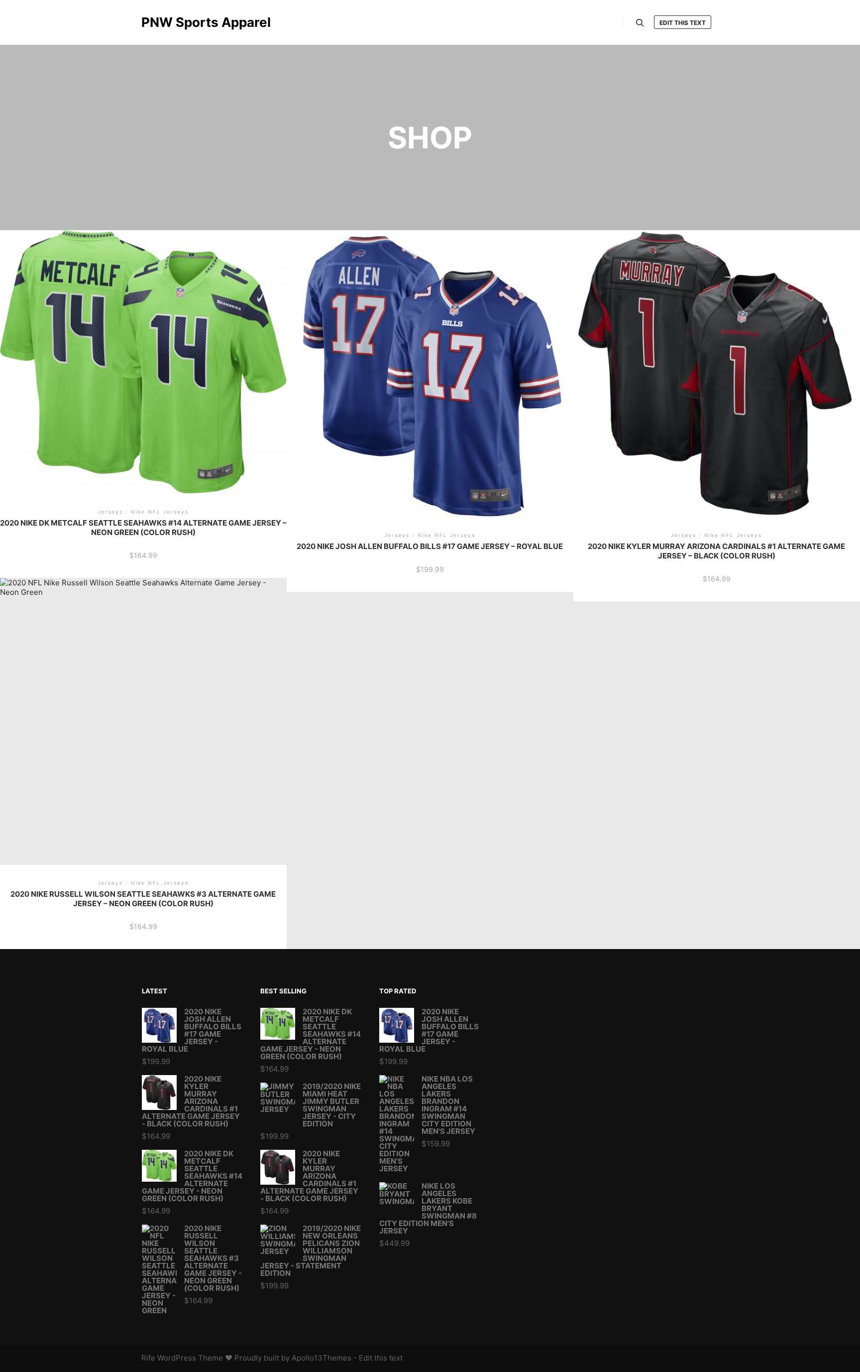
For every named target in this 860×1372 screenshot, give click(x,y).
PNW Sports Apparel (191, 22)
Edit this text (682, 22)
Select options (143, 357)
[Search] (640, 22)
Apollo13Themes (321, 1358)
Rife (148, 1358)
